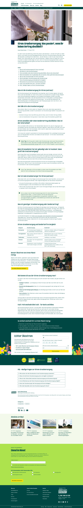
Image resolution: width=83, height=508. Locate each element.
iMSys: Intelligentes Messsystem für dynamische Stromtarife (33, 434)
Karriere (12, 496)
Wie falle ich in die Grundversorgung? (29, 71)
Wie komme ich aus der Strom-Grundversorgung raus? (33, 81)
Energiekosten (21, 403)
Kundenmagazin (14, 500)
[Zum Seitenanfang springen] (81, 502)
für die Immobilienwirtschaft (32, 494)
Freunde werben (46, 494)
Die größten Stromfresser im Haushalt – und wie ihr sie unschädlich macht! (17, 434)
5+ (55, 342)
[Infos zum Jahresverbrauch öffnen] (68, 345)
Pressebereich (14, 498)
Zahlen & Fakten (14, 492)
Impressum (55, 506)
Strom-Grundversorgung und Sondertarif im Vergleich (33, 80)
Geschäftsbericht (14, 490)
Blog (41, 5)
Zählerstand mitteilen (47, 492)
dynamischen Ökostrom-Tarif (31, 352)
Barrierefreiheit (60, 506)
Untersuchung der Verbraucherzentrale (34, 208)
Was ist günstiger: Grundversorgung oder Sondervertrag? (33, 78)
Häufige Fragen (46, 490)
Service (37, 5)
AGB (45, 506)
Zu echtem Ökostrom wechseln (19, 268)
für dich (28, 490)
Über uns (32, 5)
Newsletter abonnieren (17, 480)
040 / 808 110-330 (65, 495)
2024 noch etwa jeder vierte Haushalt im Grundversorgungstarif (47, 216)
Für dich (22, 3)
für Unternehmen (30, 492)
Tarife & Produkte (25, 5)
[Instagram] (61, 502)
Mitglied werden (46, 496)
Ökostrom (27, 403)
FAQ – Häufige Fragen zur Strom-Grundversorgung (32, 85)
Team (12, 494)
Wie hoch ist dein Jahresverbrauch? (50, 345)
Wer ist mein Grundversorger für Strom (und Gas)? (32, 76)
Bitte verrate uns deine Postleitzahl (50, 335)
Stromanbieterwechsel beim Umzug (29, 144)
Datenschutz (49, 506)
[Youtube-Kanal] (63, 502)
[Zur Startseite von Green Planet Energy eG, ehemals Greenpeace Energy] (14, 4)
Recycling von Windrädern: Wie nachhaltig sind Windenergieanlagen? (64, 434)
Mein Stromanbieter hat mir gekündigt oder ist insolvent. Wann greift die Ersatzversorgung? (42, 74)
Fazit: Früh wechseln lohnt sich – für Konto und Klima (32, 83)
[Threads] (67, 502)
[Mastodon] (65, 502)
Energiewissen (20, 8)
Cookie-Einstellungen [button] (68, 506)
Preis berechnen (55, 351)
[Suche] (59, 5)
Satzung (42, 506)
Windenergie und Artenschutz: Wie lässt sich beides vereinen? (48, 434)
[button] (19, 410)
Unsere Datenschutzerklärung (17, 467)
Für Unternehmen (28, 3)
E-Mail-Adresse (14, 460)
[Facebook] (59, 502)
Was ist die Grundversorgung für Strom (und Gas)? (32, 69)
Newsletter (45, 498)
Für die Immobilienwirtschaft (38, 3)
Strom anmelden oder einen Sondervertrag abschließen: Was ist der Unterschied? (39, 73)
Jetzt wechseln (67, 5)
